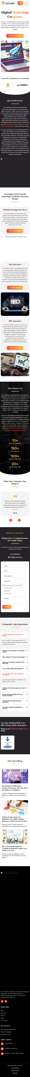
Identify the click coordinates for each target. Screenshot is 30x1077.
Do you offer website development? (13, 668)
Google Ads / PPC (6, 1034)
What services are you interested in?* (12, 585)
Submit (7, 606)
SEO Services (7, 590)
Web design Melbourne (10, 213)
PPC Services (7, 593)
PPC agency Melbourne (9, 325)
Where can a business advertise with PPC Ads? (13, 662)
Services (3, 1015)
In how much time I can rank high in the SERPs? (13, 674)
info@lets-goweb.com (11, 1048)
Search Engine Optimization (8, 1029)
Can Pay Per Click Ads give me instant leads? (13, 688)
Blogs (2, 1018)
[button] (10, 520)
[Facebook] (2, 1001)
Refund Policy (15, 1070)
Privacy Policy (15, 1068)
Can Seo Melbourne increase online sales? (12, 635)
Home (2, 1010)
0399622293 (15, 729)
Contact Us (4, 1020)
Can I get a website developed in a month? (12, 708)
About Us (3, 1013)
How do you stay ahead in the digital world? (13, 651)
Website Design (8, 587)
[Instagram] (5, 1001)
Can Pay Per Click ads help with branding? (11, 701)
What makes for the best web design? (13, 657)
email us (25, 729)
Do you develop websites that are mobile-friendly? (12, 695)
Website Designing (6, 1032)
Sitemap (15, 1073)
